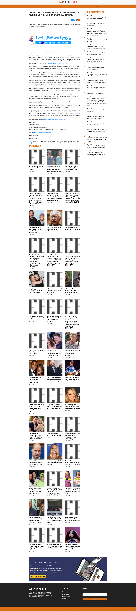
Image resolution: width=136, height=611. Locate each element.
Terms (63, 592)
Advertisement (66, 596)
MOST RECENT (38, 6)
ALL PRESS (46, 6)
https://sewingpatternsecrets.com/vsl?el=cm (56, 63)
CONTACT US (53, 6)
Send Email (34, 126)
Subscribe (95, 599)
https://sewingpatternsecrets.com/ (42, 132)
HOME (31, 6)
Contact (64, 598)
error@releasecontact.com (35, 143)
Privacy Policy (65, 594)
